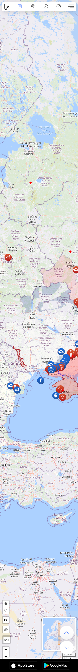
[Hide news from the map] (6, 629)
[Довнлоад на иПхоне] (23, 665)
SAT (6, 639)
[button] (73, 356)
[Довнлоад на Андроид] (56, 665)
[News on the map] (7, 6)
